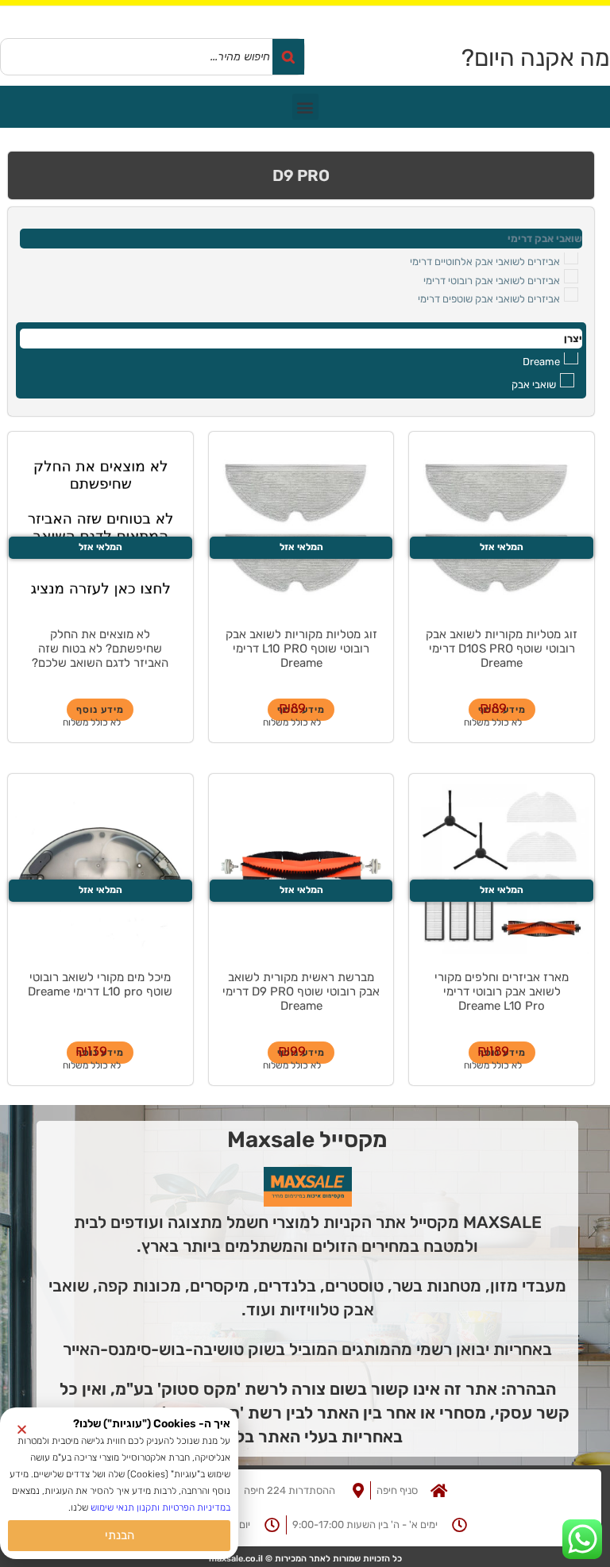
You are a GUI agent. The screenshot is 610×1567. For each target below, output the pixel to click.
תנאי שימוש (112, 1507)
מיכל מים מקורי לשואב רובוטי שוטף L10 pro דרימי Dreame (100, 984)
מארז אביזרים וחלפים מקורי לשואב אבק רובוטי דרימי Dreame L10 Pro (501, 991)
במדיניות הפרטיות (196, 1507)
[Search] (288, 57)
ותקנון (147, 1507)
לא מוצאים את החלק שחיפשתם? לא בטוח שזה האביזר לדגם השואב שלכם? (100, 648)
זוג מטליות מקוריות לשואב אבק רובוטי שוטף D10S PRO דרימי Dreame (501, 648)
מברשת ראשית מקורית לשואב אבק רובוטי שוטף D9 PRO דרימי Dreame (301, 991)
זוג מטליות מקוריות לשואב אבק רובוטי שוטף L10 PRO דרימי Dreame (301, 648)
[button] (305, 107)
